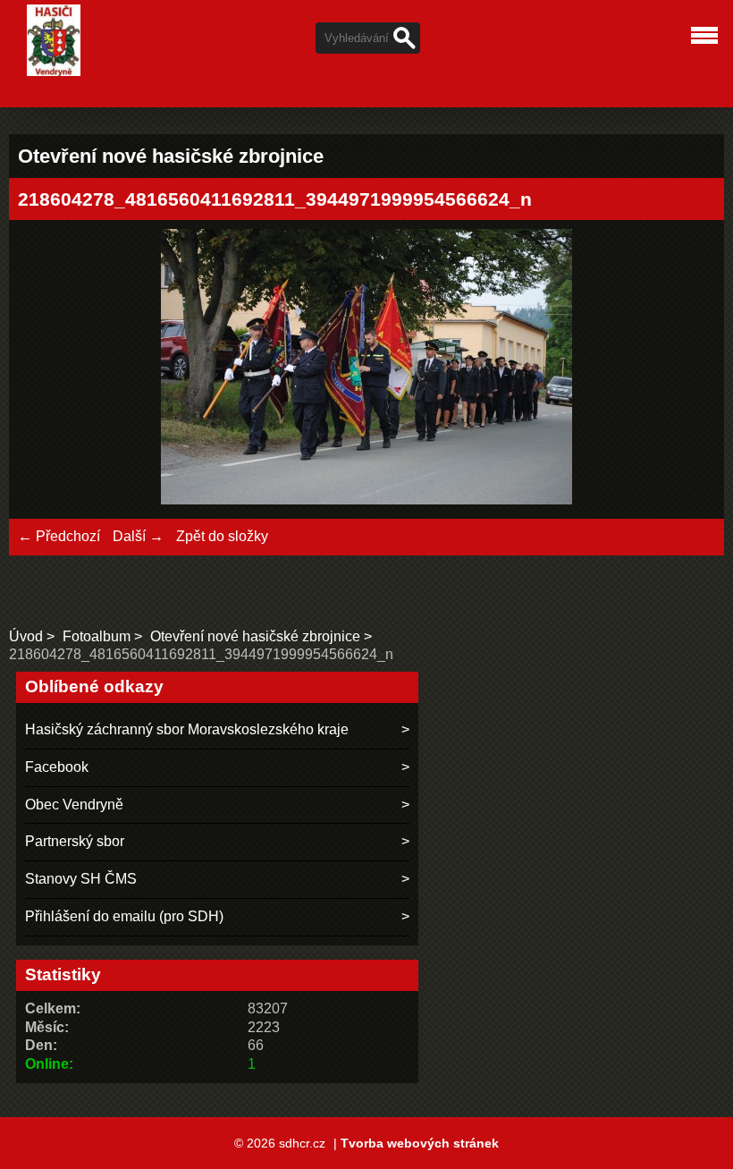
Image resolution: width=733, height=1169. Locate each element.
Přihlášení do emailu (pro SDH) (124, 916)
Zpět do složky (222, 536)
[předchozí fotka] (47, 369)
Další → (138, 536)
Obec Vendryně (74, 804)
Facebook (56, 767)
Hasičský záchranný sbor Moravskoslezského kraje (187, 729)
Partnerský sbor (74, 841)
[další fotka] (686, 369)
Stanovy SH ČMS (81, 878)
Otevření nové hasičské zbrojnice (255, 636)
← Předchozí (59, 536)
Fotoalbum (97, 636)
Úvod (26, 636)
